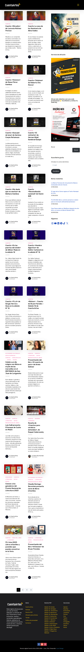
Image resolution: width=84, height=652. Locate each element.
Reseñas (65, 609)
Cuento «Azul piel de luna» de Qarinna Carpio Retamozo (13, 135)
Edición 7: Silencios (50, 620)
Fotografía (66, 621)
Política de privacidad (31, 620)
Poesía (7, 481)
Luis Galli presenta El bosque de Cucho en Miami (13, 427)
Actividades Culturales (12, 353)
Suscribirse (56, 171)
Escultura (66, 623)
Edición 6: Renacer (49, 621)
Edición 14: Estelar (49, 607)
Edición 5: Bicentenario (51, 623)
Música (65, 620)
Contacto (28, 623)
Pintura (65, 614)
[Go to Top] (80, 648)
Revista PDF (29, 612)
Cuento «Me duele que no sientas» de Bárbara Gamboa (13, 191)
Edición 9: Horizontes (50, 616)
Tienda (27, 617)
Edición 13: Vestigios (50, 609)
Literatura (31, 355)
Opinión (65, 607)
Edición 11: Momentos (50, 612)
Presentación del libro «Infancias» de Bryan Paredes (36, 546)
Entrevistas (66, 610)
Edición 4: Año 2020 (50, 625)
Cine (64, 616)
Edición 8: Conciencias (50, 618)
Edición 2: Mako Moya (50, 629)
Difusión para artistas (32, 615)
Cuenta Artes (14, 56)
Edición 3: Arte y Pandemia (52, 627)
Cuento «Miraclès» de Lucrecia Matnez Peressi (13, 28)
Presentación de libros (35, 357)
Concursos (8, 477)
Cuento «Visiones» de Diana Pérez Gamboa (12, 82)
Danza (65, 625)
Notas (9, 359)
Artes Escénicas (10, 355)
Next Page (31, 590)
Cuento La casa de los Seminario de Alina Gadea (35, 28)
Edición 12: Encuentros (51, 610)
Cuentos (7, 23)
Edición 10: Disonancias (51, 614)
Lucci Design (60, 648)
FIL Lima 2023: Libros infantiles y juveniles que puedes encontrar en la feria (12, 546)
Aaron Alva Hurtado (38, 455)
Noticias (28, 609)
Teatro (15, 359)
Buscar (53, 147)
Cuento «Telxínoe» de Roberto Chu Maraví (35, 82)
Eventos (37, 353)
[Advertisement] (65, 240)
